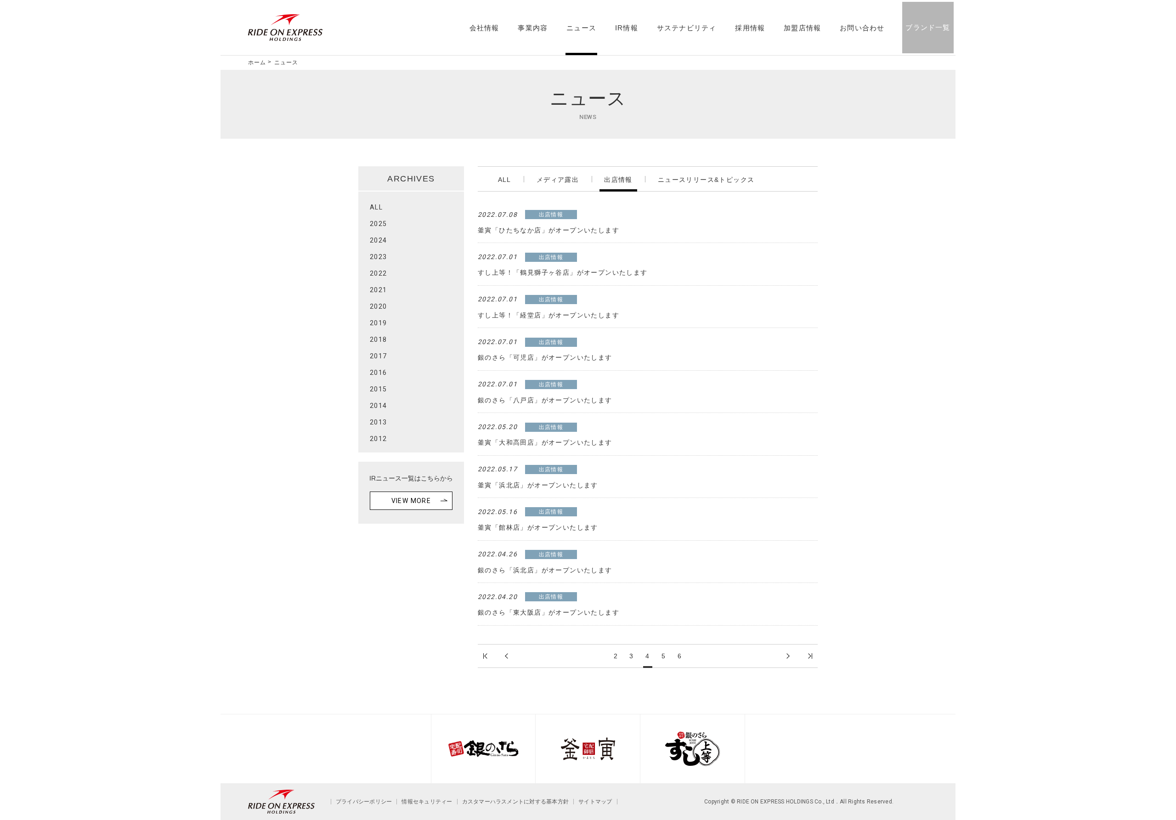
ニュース (581, 28)
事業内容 (533, 28)
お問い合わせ (862, 28)
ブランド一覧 (927, 27)
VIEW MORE (411, 500)
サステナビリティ (687, 28)
